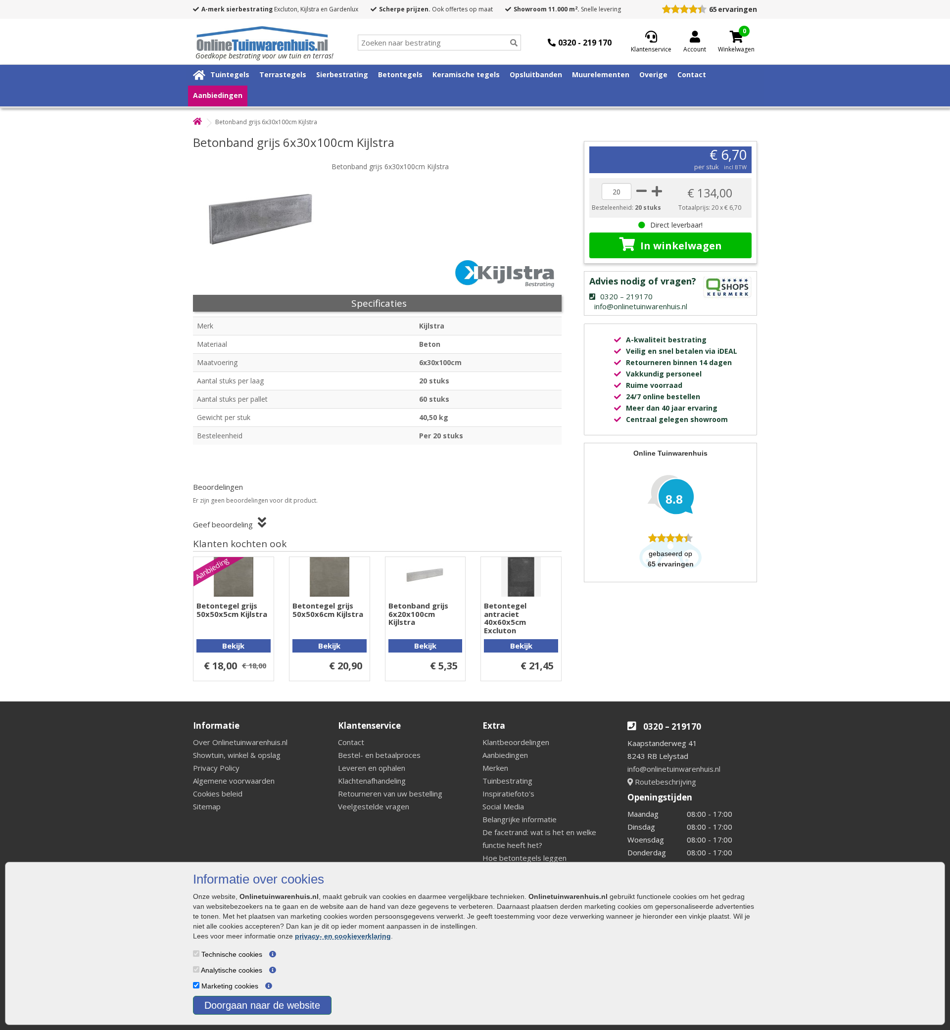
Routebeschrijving (664, 782)
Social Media (503, 806)
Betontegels (400, 74)
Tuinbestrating (507, 781)
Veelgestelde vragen (373, 806)
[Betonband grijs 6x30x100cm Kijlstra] (265, 217)
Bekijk (233, 646)
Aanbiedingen (217, 95)
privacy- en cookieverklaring (343, 936)
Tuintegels (229, 74)
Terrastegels (282, 74)
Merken (495, 768)
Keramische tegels (466, 74)
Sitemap (207, 806)
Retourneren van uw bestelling (390, 793)
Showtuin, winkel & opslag (237, 755)
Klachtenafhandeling (372, 781)
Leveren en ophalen (371, 768)
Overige (653, 74)
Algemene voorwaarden (234, 781)
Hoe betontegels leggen (524, 858)
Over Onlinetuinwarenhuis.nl (240, 742)
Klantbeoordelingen (515, 742)
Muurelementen (600, 74)
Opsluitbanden (536, 74)
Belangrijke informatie (519, 819)
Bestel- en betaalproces (379, 755)
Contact (691, 74)
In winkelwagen (681, 245)
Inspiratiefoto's (508, 793)
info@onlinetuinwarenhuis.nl (673, 769)
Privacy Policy (216, 768)
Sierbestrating (342, 74)
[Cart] (736, 37)
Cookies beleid (217, 793)
